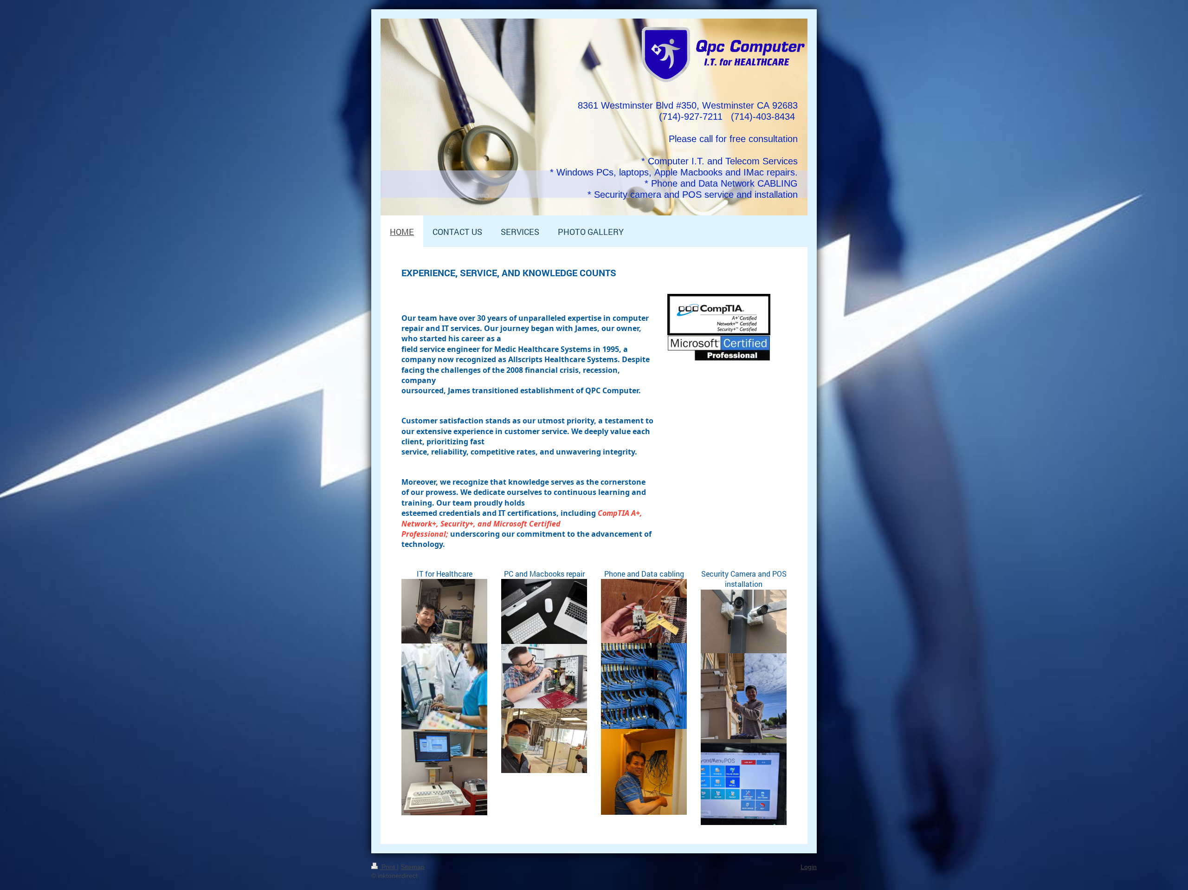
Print (388, 867)
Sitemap (412, 867)
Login (809, 867)
